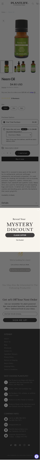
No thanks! (20, 240)
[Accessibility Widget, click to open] (36, 456)
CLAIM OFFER (20, 235)
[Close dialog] (38, 209)
